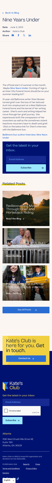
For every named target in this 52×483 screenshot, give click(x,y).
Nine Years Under (19, 88)
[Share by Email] (13, 36)
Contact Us (24, 359)
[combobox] (9, 480)
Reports (26, 464)
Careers (6, 473)
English (7, 480)
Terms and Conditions (11, 468)
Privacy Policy (31, 468)
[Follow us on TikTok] (18, 478)
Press (37, 464)
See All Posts (24, 310)
